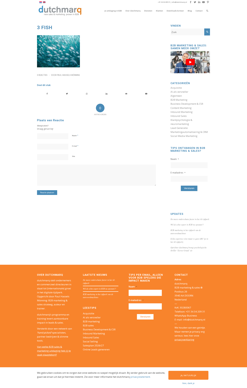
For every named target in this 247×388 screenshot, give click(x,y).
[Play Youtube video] (190, 62)
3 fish (44, 27)
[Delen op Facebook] (47, 94)
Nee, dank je (188, 383)
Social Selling (90, 341)
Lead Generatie (179, 128)
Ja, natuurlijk (188, 375)
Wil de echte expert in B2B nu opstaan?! (187, 224)
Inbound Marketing (182, 112)
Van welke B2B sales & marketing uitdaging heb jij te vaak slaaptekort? (54, 350)
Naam (75, 135)
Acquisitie (176, 87)
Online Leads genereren (96, 349)
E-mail (75, 146)
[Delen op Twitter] (67, 94)
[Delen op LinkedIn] (106, 94)
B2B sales (88, 325)
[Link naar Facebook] (191, 2)
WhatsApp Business (186, 315)
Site (73, 156)
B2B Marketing (179, 99)
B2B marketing (91, 321)
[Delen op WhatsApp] (87, 94)
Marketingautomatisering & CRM (189, 132)
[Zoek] (207, 10)
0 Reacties (42, 75)
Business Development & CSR (187, 103)
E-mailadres (178, 172)
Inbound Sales (179, 116)
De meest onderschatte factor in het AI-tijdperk (190, 219)
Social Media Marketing (184, 136)
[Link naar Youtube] (203, 2)
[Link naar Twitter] (195, 2)
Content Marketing (181, 108)
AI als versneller (179, 91)
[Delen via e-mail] (126, 94)
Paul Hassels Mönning (68, 75)
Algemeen (176, 95)
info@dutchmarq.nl (179, 2)
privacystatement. (140, 376)
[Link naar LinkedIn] (199, 2)
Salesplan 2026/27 (93, 345)
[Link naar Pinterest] (208, 2)
